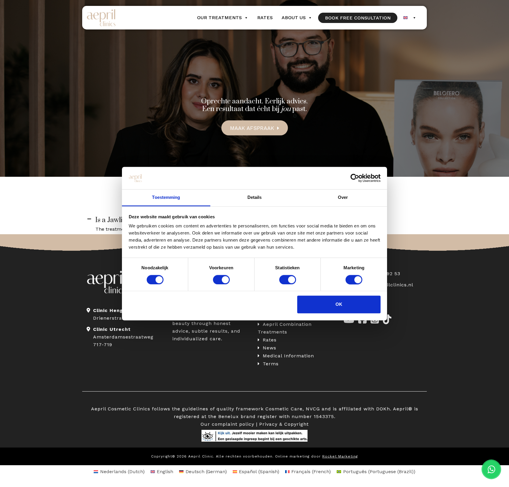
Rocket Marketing (340, 456)
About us (294, 17)
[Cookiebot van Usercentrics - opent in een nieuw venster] (355, 178)
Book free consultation (358, 18)
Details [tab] (254, 197)
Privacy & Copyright (284, 424)
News (269, 348)
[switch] (221, 279)
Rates (265, 17)
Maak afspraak (252, 128)
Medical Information (288, 356)
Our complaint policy (227, 424)
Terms (271, 364)
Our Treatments (219, 17)
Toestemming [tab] (166, 197)
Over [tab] (343, 197)
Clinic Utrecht (112, 329)
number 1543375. (314, 416)
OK (339, 304)
